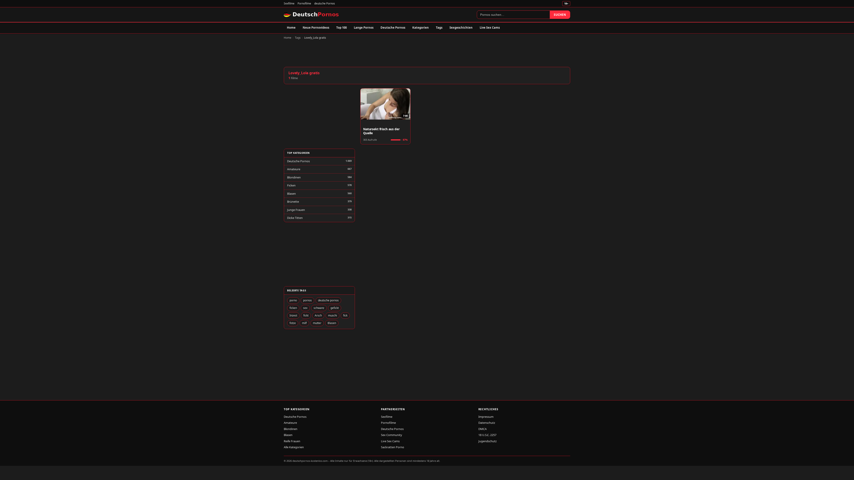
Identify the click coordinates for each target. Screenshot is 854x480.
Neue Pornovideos (316, 28)
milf (304, 323)
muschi (332, 315)
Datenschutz (486, 423)
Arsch (318, 315)
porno (293, 300)
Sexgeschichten (461, 28)
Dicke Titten (295, 218)
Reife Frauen (292, 441)
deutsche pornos (328, 300)
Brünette (293, 202)
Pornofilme (304, 3)
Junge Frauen (296, 210)
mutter (317, 323)
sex (305, 308)
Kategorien (420, 28)
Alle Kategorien (294, 447)
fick (345, 315)
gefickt (334, 308)
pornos (307, 300)
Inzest (293, 315)
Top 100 (341, 28)
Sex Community (391, 435)
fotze (293, 323)
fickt (305, 315)
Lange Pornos (363, 28)
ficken (293, 308)
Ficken (291, 185)
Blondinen (294, 177)
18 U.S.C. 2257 (487, 435)
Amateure (293, 169)
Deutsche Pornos (393, 28)
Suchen (560, 15)
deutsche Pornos (324, 3)
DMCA (482, 429)
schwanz (319, 308)
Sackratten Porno (392, 447)
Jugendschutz (487, 441)
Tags (439, 28)
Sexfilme (289, 3)
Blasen (291, 194)
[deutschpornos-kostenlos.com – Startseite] (312, 15)
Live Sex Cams (490, 28)
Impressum (485, 417)
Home (291, 28)
